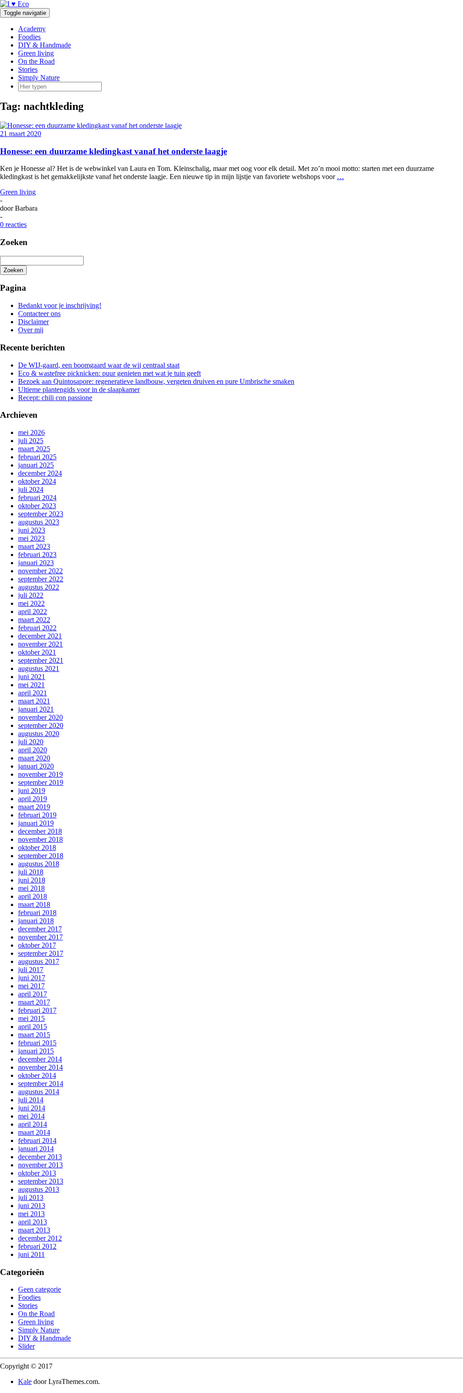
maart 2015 (34, 1035)
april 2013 (32, 1222)
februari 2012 (37, 1246)
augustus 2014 (38, 1092)
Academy (32, 29)
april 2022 (32, 611)
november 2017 (40, 937)
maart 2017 (34, 1002)
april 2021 (32, 693)
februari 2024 (37, 497)
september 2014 (40, 1083)
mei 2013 (31, 1214)
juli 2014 (30, 1100)
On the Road (36, 61)
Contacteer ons (39, 313)
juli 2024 (30, 489)
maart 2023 (34, 546)
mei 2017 (31, 986)
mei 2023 (31, 538)
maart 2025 (34, 449)
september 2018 (40, 855)
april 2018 (32, 896)
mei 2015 (31, 1018)
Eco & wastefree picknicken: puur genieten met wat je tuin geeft (109, 373)
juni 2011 (31, 1254)
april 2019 (32, 799)
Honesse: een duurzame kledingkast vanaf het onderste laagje (113, 151)
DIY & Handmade (44, 45)
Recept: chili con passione (55, 397)
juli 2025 (30, 440)
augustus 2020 (38, 733)
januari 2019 (36, 823)
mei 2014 (31, 1116)
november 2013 (40, 1165)
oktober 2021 (37, 652)
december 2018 (40, 831)
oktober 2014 (37, 1075)
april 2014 (32, 1124)
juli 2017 (30, 969)
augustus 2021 (38, 668)
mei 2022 (31, 603)
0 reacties (13, 224)
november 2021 (40, 644)
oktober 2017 (37, 945)
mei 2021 (31, 685)
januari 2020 (36, 766)
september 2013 (40, 1181)
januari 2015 (36, 1051)
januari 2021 (36, 709)
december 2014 (40, 1059)
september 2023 (40, 514)
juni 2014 (31, 1108)
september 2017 (40, 953)
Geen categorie (39, 1289)
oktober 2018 (37, 847)
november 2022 (40, 571)
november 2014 (40, 1067)
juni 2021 (31, 676)
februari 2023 (37, 554)
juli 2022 (30, 595)
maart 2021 (34, 701)
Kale (25, 1381)
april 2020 (32, 750)
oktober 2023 (37, 506)
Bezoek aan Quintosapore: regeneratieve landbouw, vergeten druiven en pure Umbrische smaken (156, 381)
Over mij (30, 330)
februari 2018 (37, 912)
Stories (28, 69)
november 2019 (40, 774)
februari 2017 (37, 1010)
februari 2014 (37, 1140)
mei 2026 (31, 432)
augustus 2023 (38, 522)
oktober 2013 (37, 1173)
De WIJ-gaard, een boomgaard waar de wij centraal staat (99, 365)
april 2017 (32, 994)
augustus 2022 (38, 587)
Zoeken (13, 270)
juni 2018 (31, 880)
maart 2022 (34, 619)
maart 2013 (34, 1230)
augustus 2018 (38, 864)
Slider (26, 1346)
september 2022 (40, 579)
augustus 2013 (38, 1189)
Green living (36, 53)
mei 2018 (31, 888)
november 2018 (40, 839)
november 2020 (40, 717)
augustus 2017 (38, 961)
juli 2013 (30, 1197)
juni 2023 (31, 530)
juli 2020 (30, 742)
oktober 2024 (37, 481)
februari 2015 (37, 1043)
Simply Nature (39, 77)
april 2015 (32, 1026)
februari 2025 (37, 457)
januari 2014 (36, 1148)
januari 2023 (36, 563)
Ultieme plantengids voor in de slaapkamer (79, 389)
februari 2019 (37, 815)
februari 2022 (37, 628)
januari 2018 (36, 921)
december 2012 (40, 1238)
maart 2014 (34, 1132)
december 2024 (40, 473)
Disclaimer (33, 322)
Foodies (29, 37)
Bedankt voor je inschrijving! (59, 305)
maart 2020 (34, 758)
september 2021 (40, 660)
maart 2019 (34, 807)
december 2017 (40, 929)
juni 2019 (31, 790)
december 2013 (40, 1157)
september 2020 (40, 725)
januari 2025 (36, 465)
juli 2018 (30, 872)
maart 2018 (34, 904)
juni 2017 (31, 978)
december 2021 (40, 636)
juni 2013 (31, 1205)
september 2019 (40, 782)
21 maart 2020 (20, 133)
